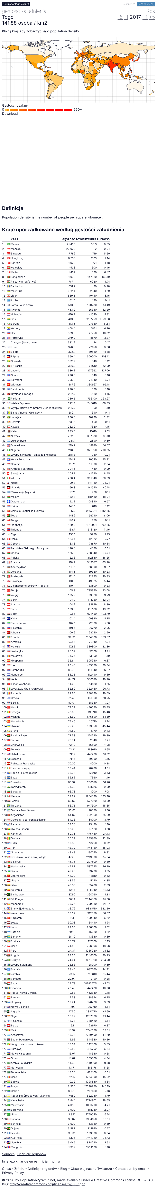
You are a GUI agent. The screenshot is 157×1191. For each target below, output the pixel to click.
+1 (145, 17)
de (26, 1161)
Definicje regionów (31, 1154)
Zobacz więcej (146, 3)
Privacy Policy (13, 1173)
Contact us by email (130, 1169)
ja (46, 1161)
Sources (8, 1154)
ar (21, 1161)
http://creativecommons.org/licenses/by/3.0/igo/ (47, 1184)
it (43, 1161)
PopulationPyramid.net (16, 3)
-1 (126, 17)
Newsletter (128, 3)
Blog (63, 1169)
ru (58, 1161)
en (31, 1161)
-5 (120, 17)
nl (50, 1161)
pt (54, 1161)
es (35, 1161)
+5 (152, 17)
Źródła (19, 1169)
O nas (6, 1169)
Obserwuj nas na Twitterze (91, 1169)
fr (39, 1161)
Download (10, 113)
